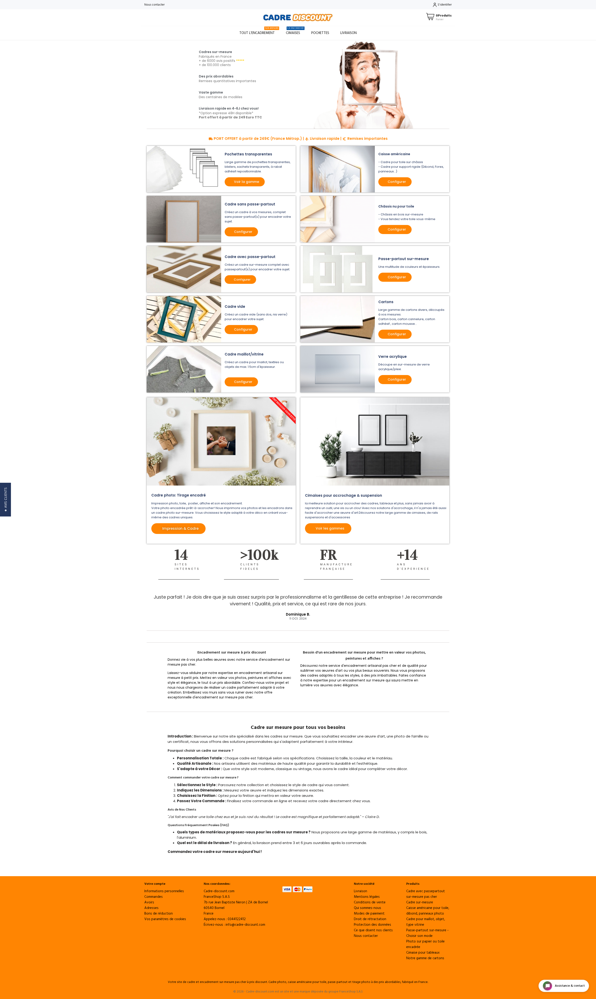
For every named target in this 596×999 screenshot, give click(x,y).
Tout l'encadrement (258, 31)
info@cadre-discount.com (245, 925)
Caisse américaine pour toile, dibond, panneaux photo (427, 910)
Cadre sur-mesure (419, 902)
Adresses (151, 908)
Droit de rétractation (370, 919)
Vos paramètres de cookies (165, 919)
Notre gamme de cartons (425, 958)
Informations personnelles (164, 891)
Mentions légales (367, 897)
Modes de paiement (369, 913)
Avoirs (149, 902)
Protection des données (372, 925)
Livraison (348, 33)
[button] (5, 499)
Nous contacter (154, 4)
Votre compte (154, 884)
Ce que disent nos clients (373, 930)
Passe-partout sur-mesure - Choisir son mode (427, 933)
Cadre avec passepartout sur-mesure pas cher (425, 894)
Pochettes (320, 33)
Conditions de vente (370, 902)
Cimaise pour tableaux (423, 952)
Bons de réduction (158, 913)
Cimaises (295, 31)
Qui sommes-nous (367, 908)
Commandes (153, 897)
